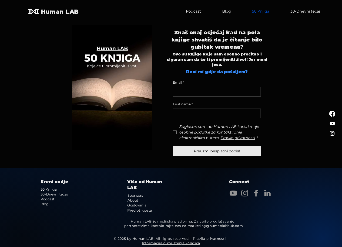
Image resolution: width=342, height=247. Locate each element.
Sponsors (135, 195)
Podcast (47, 199)
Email (178, 82)
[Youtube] (332, 123)
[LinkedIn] (267, 193)
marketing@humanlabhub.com (215, 226)
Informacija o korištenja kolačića (171, 243)
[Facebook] (332, 114)
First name (183, 104)
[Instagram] (332, 133)
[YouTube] (233, 193)
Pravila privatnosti (209, 239)
